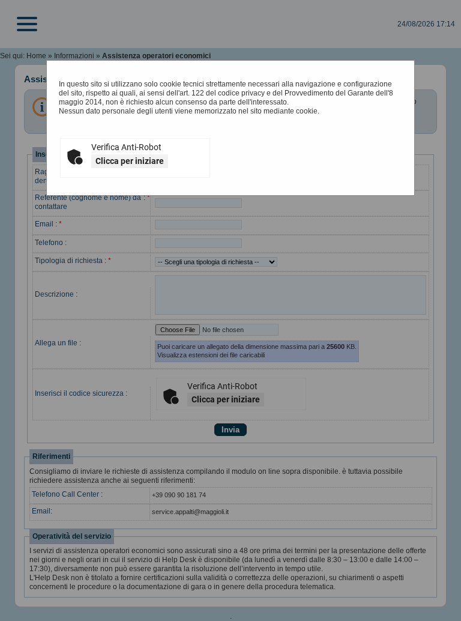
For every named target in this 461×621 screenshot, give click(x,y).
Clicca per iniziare (129, 161)
